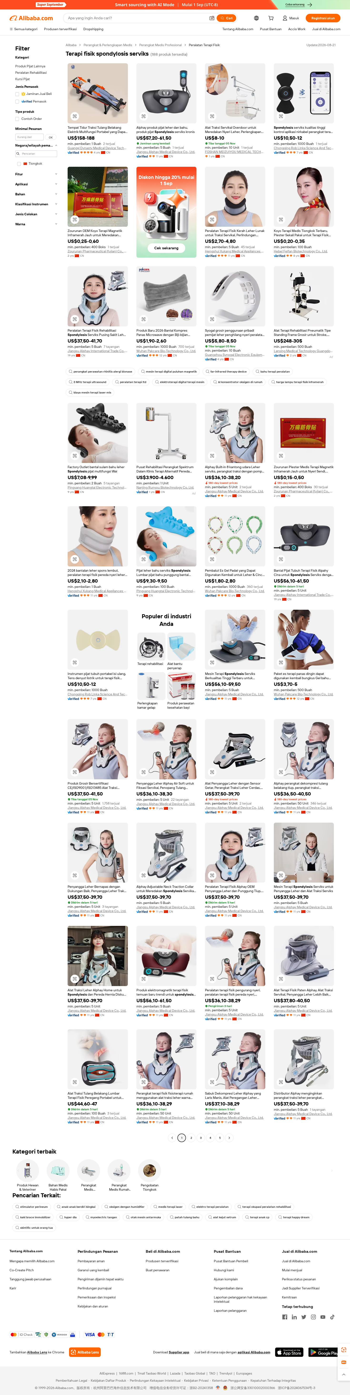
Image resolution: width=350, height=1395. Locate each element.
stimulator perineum (34, 1206)
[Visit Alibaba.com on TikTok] (332, 1317)
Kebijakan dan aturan (93, 1306)
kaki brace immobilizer (35, 1217)
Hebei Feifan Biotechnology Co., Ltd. (301, 251)
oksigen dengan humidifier (127, 1206)
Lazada (175, 1373)
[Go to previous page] (172, 1138)
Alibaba (71, 45)
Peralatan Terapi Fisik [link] (204, 45)
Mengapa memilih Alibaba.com (32, 1261)
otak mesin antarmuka (146, 1217)
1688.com (126, 1373)
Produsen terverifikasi (162, 1261)
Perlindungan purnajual (94, 1288)
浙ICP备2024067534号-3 (296, 1388)
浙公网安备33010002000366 (252, 1388)
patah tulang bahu (187, 1217)
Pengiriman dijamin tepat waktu (101, 1279)
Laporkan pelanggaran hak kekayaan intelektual (240, 1299)
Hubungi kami (224, 1270)
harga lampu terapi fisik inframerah (300, 382)
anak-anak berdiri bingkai (78, 1206)
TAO (212, 1373)
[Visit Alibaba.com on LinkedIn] (294, 1317)
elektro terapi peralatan (212, 1206)
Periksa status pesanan (299, 1279)
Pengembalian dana (228, 1288)
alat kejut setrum (224, 1217)
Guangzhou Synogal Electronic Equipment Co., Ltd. (235, 355)
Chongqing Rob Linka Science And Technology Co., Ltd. (304, 148)
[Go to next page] (229, 1138)
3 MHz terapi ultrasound (90, 382)
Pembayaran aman (91, 1261)
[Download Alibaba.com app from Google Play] (324, 1352)
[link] (344, 1350)
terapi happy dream (296, 1217)
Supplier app (179, 1352)
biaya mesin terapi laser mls (92, 392)
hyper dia (70, 1217)
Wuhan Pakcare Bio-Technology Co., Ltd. (166, 351)
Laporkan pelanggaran (230, 1310)
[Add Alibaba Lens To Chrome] (85, 1352)
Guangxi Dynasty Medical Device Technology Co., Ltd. (98, 148)
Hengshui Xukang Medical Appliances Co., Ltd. (235, 251)
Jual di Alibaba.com (296, 1261)
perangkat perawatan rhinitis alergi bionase (103, 371)
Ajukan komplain (226, 1279)
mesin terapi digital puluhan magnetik (171, 371)
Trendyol (225, 1373)
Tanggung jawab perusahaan (30, 1279)
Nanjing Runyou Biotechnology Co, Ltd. (165, 487)
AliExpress (107, 1373)
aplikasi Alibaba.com (254, 1352)
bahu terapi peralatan (275, 371)
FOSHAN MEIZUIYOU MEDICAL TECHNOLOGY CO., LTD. (235, 152)
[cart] (271, 19)
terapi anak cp (259, 1217)
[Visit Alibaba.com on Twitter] (304, 1317)
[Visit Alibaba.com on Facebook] (285, 1317)
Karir (13, 1288)
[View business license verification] (218, 1387)
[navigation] (36, 592)
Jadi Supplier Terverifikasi (301, 1288)
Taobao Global (194, 1373)
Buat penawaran (158, 1270)
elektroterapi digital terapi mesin (182, 382)
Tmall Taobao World (151, 1373)
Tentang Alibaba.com (26, 1251)
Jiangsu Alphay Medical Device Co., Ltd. (165, 152)
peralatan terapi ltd (133, 382)
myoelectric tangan (103, 1217)
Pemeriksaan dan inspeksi (97, 1297)
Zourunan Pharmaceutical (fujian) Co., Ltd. (98, 251)
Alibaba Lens (37, 1352)
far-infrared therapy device (228, 371)
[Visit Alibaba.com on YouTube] (323, 1317)
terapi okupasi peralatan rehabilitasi (266, 1206)
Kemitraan (289, 1297)
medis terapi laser (170, 1206)
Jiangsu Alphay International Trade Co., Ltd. (98, 351)
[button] (212, 18)
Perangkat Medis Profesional (160, 45)
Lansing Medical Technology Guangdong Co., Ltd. (304, 351)
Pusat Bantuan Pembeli (231, 1261)
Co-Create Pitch (22, 1270)
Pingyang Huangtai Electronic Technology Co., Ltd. (98, 487)
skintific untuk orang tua (36, 1227)
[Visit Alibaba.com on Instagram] (313, 1317)
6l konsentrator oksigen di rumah (240, 382)
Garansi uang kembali (93, 1270)
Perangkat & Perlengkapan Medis (108, 45)
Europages (244, 1373)
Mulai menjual (292, 1270)
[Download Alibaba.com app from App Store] (289, 1352)
